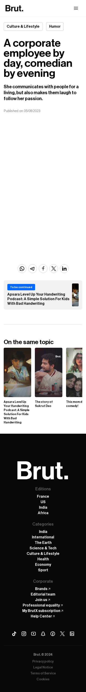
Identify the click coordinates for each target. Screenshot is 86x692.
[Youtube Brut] (33, 633)
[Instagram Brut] (23, 633)
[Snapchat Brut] (43, 633)
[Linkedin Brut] (72, 633)
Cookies (43, 679)
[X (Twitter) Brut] (62, 633)
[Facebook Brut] (52, 633)
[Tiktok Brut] (14, 633)
